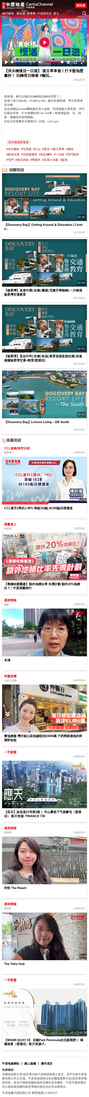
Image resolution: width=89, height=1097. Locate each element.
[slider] (19, 62)
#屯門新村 (72, 154)
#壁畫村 (35, 159)
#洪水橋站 (12, 149)
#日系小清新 (50, 159)
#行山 (37, 149)
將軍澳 (31, 13)
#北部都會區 (29, 154)
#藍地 (63, 159)
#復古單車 (58, 149)
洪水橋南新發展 (18, 142)
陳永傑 (21, 13)
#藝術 (70, 149)
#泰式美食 (22, 159)
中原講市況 (44, 13)
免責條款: (8, 1069)
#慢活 (46, 149)
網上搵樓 (30, 1063)
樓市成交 (47, 1063)
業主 (56, 13)
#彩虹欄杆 (45, 154)
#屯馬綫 (26, 149)
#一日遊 (59, 154)
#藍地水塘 (12, 154)
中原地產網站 (10, 1063)
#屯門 (10, 159)
